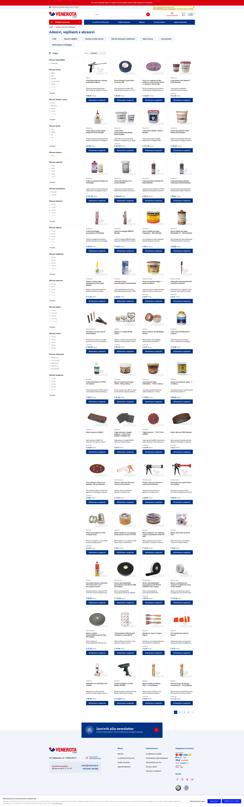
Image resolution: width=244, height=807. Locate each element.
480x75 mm (55, 363)
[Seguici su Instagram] (182, 779)
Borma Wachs (55, 81)
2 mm (53, 286)
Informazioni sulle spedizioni (157, 758)
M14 (52, 156)
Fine (52, 129)
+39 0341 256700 (90, 769)
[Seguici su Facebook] (177, 779)
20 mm (53, 384)
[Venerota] (63, 13)
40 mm (53, 260)
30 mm (53, 257)
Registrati (171, 9)
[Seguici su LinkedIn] (192, 779)
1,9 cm (53, 231)
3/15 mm (54, 313)
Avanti (192, 712)
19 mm (53, 337)
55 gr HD (53, 192)
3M (52, 76)
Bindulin (53, 78)
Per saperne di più (57, 803)
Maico (53, 73)
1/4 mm (53, 310)
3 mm (53, 289)
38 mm (53, 345)
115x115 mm (55, 360)
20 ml (53, 168)
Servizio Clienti (159, 22)
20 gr (52, 165)
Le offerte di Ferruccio (100, 22)
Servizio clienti (151, 767)
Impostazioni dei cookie (197, 801)
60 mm (53, 263)
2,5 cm (53, 234)
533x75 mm (55, 366)
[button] (172, 14)
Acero (53, 103)
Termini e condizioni (153, 771)
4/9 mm (53, 316)
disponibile (54, 63)
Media (53, 132)
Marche (142, 22)
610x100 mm (55, 369)
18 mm (53, 210)
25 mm (53, 339)
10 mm (53, 204)
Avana (53, 108)
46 (52, 135)
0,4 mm (53, 284)
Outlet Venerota (124, 22)
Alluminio (54, 105)
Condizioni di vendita (153, 754)
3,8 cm (53, 236)
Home (51, 27)
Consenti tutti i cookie (231, 801)
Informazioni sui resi (153, 762)
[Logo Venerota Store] (63, 752)
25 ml (53, 171)
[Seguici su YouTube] (187, 779)
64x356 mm (55, 357)
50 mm (53, 348)
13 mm (53, 207)
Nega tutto (214, 801)
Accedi (165, 9)
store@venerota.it (89, 766)
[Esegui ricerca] (148, 14)
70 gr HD (53, 195)
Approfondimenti (180, 22)
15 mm (53, 381)
